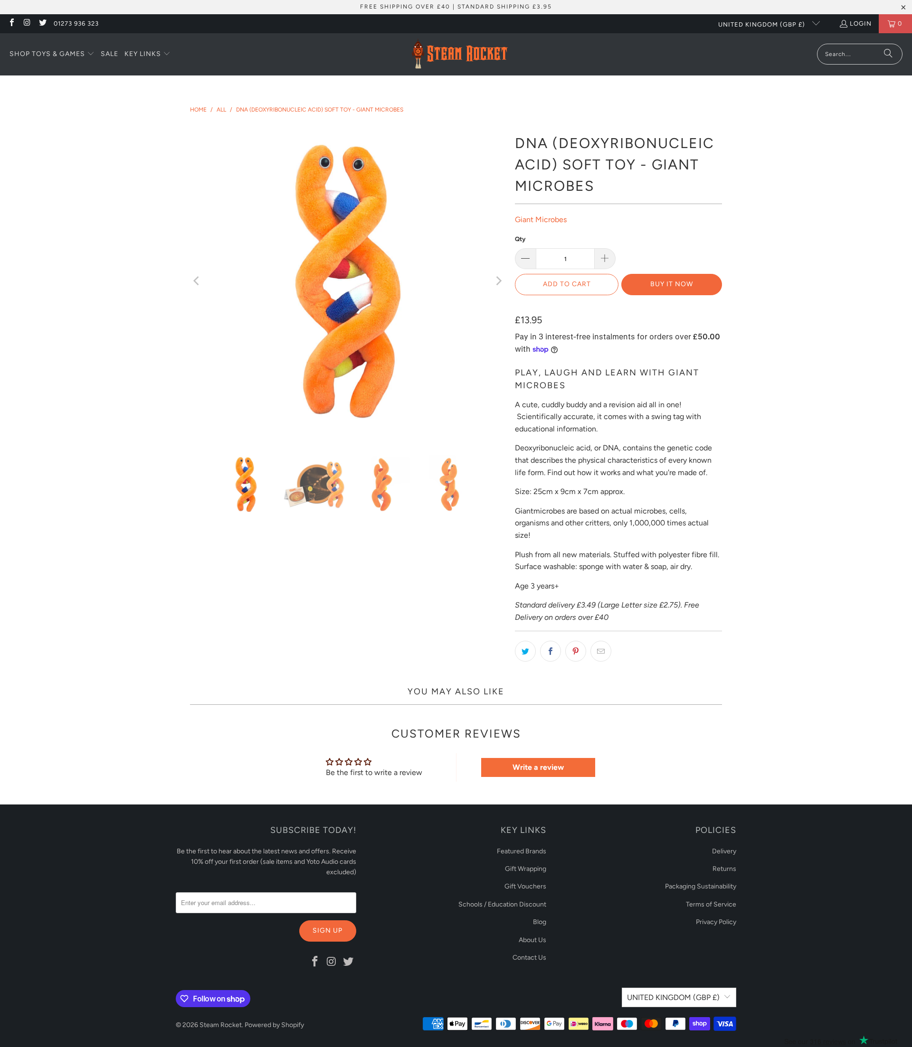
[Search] (888, 54)
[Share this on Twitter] (525, 651)
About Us (532, 940)
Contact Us (529, 958)
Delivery (724, 851)
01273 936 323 (76, 23)
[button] (52, 54)
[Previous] (197, 281)
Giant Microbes (541, 219)
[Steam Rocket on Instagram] (26, 23)
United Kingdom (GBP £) (762, 24)
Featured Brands (521, 851)
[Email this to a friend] (600, 651)
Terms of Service (711, 904)
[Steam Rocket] (459, 54)
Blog (539, 922)
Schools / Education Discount (502, 904)
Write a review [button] (538, 767)
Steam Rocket (221, 1025)
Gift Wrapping (525, 869)
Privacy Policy (716, 922)
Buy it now (671, 284)
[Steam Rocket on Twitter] (42, 23)
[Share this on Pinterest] (575, 651)
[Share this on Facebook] (550, 651)
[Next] (498, 281)
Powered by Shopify (274, 1025)
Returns (724, 869)
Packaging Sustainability (700, 886)
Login (861, 23)
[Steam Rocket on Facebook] (11, 23)
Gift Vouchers (525, 886)
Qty (520, 239)
